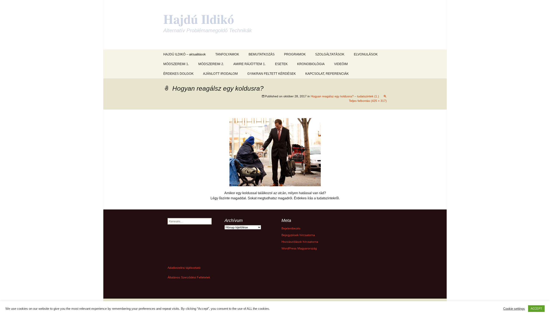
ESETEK (281, 64)
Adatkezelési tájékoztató (184, 267)
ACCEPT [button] (536, 308)
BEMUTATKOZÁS (262, 54)
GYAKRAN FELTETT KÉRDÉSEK (271, 73)
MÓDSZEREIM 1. (176, 64)
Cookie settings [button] (514, 308)
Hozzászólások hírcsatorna (299, 241)
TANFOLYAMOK (227, 54)
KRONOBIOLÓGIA (311, 64)
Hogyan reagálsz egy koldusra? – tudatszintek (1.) (345, 96)
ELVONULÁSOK (366, 54)
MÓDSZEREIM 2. (211, 64)
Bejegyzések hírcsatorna (298, 235)
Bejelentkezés (290, 228)
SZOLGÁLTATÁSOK (329, 54)
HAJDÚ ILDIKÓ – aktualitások (184, 54)
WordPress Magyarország (299, 248)
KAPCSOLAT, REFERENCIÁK (327, 73)
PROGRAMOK (295, 54)
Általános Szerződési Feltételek (189, 277)
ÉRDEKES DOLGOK (178, 73)
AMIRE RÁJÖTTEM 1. (249, 64)
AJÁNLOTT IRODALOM (220, 73)
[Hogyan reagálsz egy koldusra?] (275, 152)
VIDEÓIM (341, 64)
